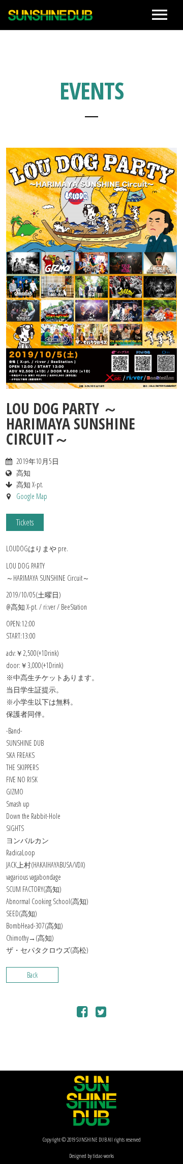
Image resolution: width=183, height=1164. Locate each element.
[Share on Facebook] (82, 1013)
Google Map (31, 496)
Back (32, 975)
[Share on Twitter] (101, 1013)
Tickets (25, 522)
